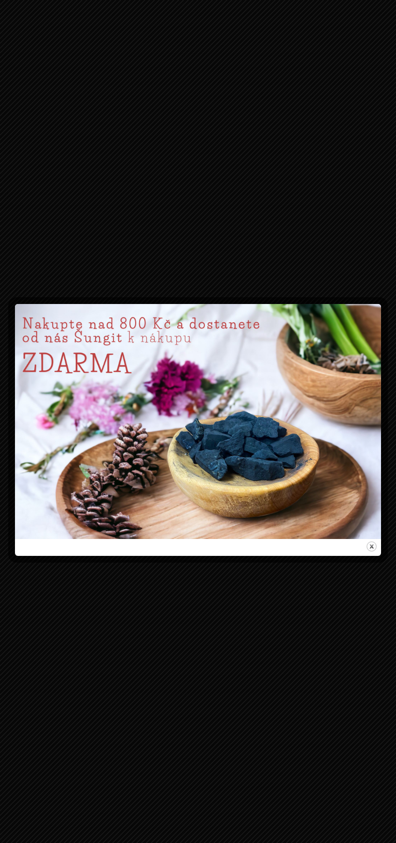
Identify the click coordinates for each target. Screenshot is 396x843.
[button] (310, 373)
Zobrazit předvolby (258, 461)
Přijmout (138, 461)
